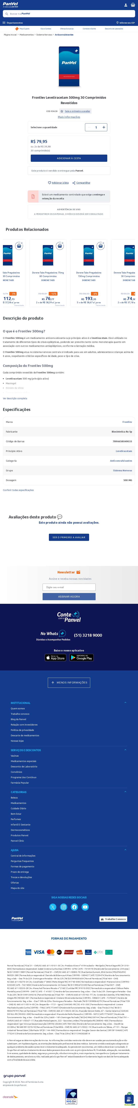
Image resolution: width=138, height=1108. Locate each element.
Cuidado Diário (18, 808)
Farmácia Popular (20, 782)
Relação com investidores (24, 724)
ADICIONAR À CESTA (69, 158)
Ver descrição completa (15, 398)
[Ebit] (71, 1096)
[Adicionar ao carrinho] (19, 246)
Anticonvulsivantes (64, 34)
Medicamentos (27, 34)
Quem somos (18, 708)
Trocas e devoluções (21, 877)
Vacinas (15, 755)
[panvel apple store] (55, 657)
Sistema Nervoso (44, 34)
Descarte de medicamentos (25, 735)
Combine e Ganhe (89, 29)
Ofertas (15, 882)
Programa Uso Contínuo (23, 777)
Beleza (14, 797)
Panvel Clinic (17, 840)
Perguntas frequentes (22, 861)
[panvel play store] (81, 657)
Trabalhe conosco (20, 713)
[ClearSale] (10, 1096)
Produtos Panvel (19, 835)
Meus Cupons (24, 29)
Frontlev (127, 421)
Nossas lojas (17, 740)
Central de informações (23, 855)
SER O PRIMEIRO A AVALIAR (69, 537)
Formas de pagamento (22, 866)
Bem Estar (16, 813)
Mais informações (69, 117)
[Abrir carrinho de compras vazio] (133, 5)
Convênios (16, 771)
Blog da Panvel (18, 719)
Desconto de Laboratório (114, 29)
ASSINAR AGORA (69, 596)
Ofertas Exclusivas (66, 29)
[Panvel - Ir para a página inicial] (62, 5)
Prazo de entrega (20, 871)
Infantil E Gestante (20, 824)
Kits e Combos (46, 29)
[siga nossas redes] (52, 907)
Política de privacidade (22, 730)
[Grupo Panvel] (14, 1075)
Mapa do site (17, 888)
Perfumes (16, 819)
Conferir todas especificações (18, 490)
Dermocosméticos (20, 830)
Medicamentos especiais (23, 761)
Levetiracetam (124, 451)
